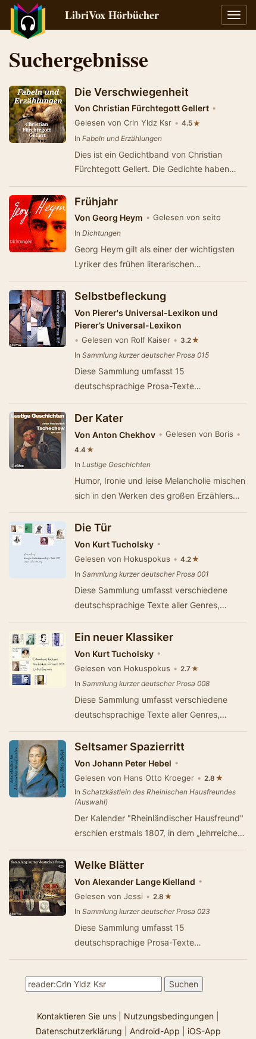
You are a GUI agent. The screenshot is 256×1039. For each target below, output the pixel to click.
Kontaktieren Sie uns (76, 1016)
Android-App (155, 1031)
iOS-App (204, 1031)
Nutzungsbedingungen (169, 1016)
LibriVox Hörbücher (112, 15)
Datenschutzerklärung (79, 1031)
